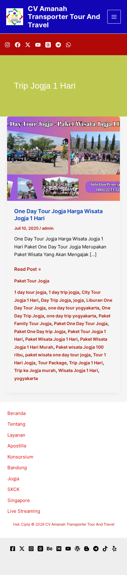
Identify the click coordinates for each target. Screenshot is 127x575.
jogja (78, 300)
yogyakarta (26, 378)
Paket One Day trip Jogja (39, 331)
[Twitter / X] (28, 45)
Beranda (16, 413)
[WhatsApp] (68, 45)
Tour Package (52, 362)
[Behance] (49, 548)
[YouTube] (38, 45)
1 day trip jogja (64, 292)
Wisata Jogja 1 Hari (78, 370)
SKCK (13, 489)
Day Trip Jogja (56, 300)
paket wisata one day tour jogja (58, 354)
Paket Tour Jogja (31, 280)
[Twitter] (22, 548)
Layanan (16, 435)
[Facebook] (17, 45)
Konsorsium (20, 457)
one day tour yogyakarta (73, 307)
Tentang (16, 424)
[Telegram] (58, 45)
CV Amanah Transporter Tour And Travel (64, 17)
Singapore (18, 500)
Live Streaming (23, 511)
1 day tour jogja (30, 292)
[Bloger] (86, 548)
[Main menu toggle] (114, 17)
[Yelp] (114, 548)
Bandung (17, 467)
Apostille (17, 446)
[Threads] (48, 45)
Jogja (13, 478)
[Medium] (59, 548)
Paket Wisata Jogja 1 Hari (51, 339)
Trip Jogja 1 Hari (86, 362)
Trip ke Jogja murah (35, 370)
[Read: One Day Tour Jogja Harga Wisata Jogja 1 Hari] (63, 158)
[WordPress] (77, 548)
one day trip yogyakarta (71, 315)
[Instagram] (7, 45)
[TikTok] (105, 548)
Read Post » (27, 269)
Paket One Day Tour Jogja (81, 323)
